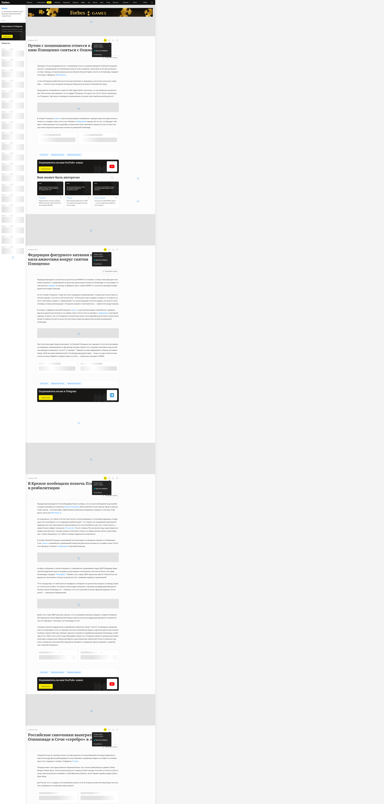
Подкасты (75, 2)
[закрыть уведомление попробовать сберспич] (109, 45)
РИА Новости (61, 75)
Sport (101, 2)
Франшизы (66, 2)
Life (89, 2)
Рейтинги (57, 2)
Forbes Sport (42, 182)
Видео (83, 2)
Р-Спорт (75, 696)
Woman (95, 2)
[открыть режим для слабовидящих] (105, 40)
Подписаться (45, 153)
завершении (81, 105)
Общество (69, 182)
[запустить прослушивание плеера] (109, 40)
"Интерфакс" (61, 526)
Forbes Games (43, 2)
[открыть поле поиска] (152, 2)
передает (52, 269)
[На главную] (6, 2)
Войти (145, 2)
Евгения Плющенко (72, 474)
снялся (57, 102)
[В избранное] (63, 119)
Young (108, 2)
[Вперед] (122, 123)
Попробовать (98, 54)
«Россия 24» (69, 495)
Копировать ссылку (111, 57)
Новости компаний (99, 182)
